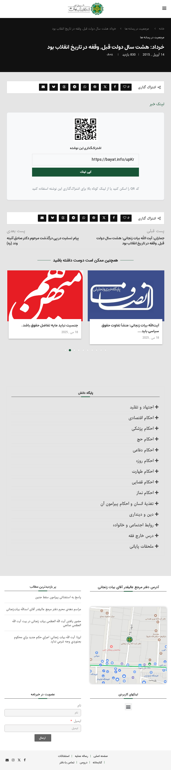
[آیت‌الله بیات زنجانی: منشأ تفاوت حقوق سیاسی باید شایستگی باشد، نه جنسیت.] (126, 295)
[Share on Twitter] (105, 87)
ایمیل (77, 721)
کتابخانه (97, 762)
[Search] (14, 9)
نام (79, 705)
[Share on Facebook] (114, 87)
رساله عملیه (81, 756)
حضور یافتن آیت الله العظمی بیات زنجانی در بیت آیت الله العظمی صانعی (46, 623)
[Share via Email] (43, 87)
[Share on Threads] (64, 87)
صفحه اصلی (101, 756)
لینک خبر (157, 104)
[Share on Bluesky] (53, 87)
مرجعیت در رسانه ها (137, 29)
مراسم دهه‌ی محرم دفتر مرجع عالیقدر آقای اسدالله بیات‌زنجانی (43, 609)
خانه (161, 29)
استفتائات (63, 756)
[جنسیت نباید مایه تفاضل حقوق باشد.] (45, 295)
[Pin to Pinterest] (95, 87)
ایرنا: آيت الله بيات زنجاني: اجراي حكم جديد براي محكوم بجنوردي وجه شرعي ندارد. (47, 639)
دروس (83, 762)
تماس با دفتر (67, 762)
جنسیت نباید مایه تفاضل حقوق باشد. (49, 325)
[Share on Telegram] (74, 87)
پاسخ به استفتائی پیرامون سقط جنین (58, 597)
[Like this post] (124, 87)
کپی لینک (85, 172)
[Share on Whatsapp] (85, 87)
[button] (12, 310)
